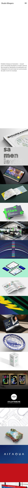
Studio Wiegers (7, 3)
